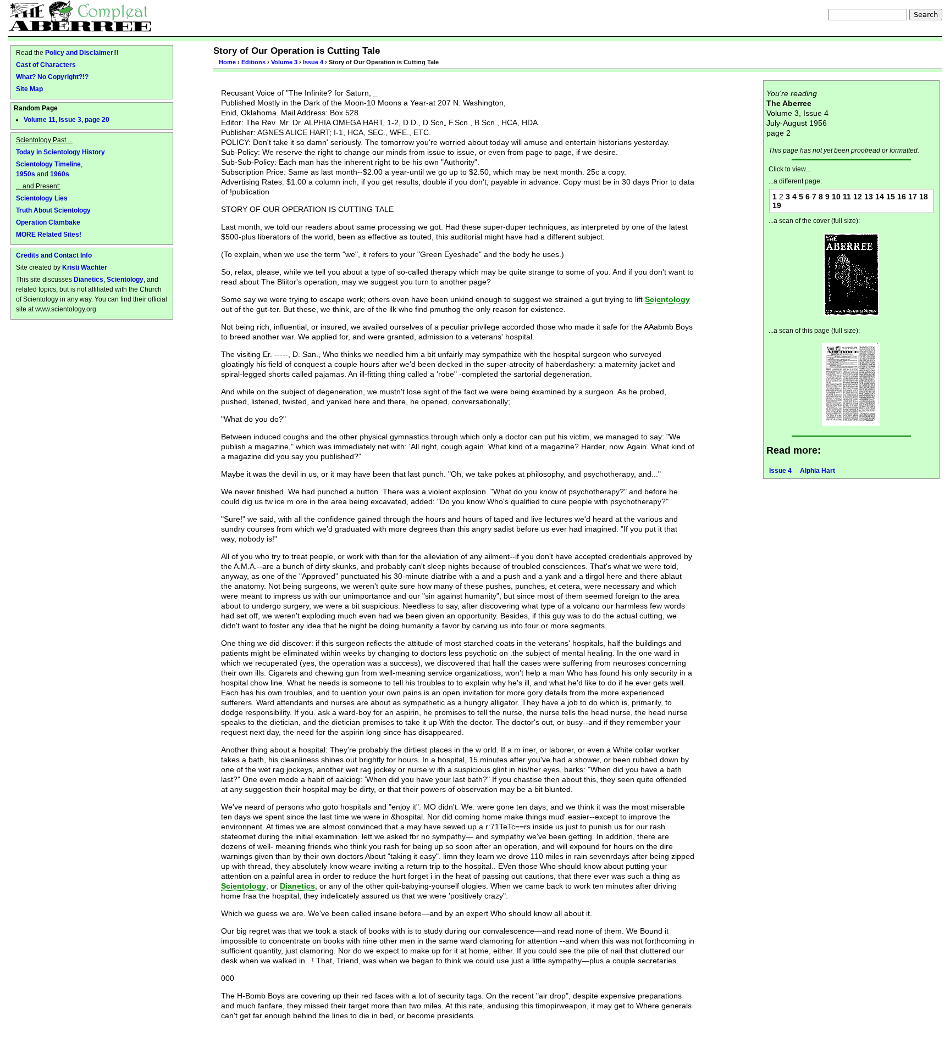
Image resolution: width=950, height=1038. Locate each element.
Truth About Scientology (53, 210)
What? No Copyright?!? (52, 76)
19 (776, 205)
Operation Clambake (48, 222)
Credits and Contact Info (54, 255)
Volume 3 (284, 62)
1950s (25, 173)
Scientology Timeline (48, 164)
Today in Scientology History (60, 151)
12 (857, 196)
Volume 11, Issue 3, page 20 (66, 120)
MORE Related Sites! (48, 234)
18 (923, 196)
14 (879, 196)
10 (836, 196)
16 (901, 196)
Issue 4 (313, 62)
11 (847, 196)
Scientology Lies (42, 198)
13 (868, 196)
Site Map (29, 88)
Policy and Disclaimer (79, 52)
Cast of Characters (46, 64)
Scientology (125, 279)
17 (912, 196)
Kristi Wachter (84, 267)
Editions (253, 62)
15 (890, 196)
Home (227, 62)
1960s (59, 173)
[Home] (80, 16)
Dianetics (88, 279)
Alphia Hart (817, 471)
